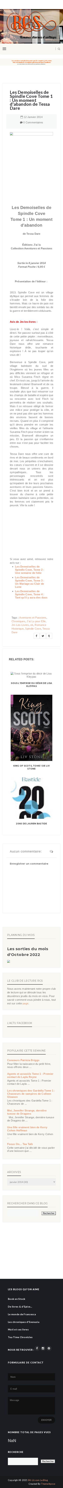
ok (31, 624)
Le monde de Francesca (22, 1314)
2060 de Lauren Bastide (31, 823)
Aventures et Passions (32, 617)
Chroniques (18, 621)
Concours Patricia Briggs (23, 1060)
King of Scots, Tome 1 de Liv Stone (31, 767)
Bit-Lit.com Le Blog (38, 1480)
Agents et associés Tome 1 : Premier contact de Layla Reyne (30, 1075)
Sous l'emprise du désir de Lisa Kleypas (31, 684)
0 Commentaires (33, 122)
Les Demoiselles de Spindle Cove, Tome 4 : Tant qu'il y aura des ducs (31, 594)
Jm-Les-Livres (20, 624)
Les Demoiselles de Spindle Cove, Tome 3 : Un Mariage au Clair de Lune (29, 582)
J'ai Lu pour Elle (36, 621)
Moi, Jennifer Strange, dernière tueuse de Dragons (27, 1112)
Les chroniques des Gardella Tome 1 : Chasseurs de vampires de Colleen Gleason (31, 1093)
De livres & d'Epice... (20, 1306)
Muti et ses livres (18, 1329)
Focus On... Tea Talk (20, 1144)
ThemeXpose (48, 1483)
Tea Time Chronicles (20, 1337)
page (25, 1003)
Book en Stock (16, 1298)
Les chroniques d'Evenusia (23, 1321)
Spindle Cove (33, 628)
